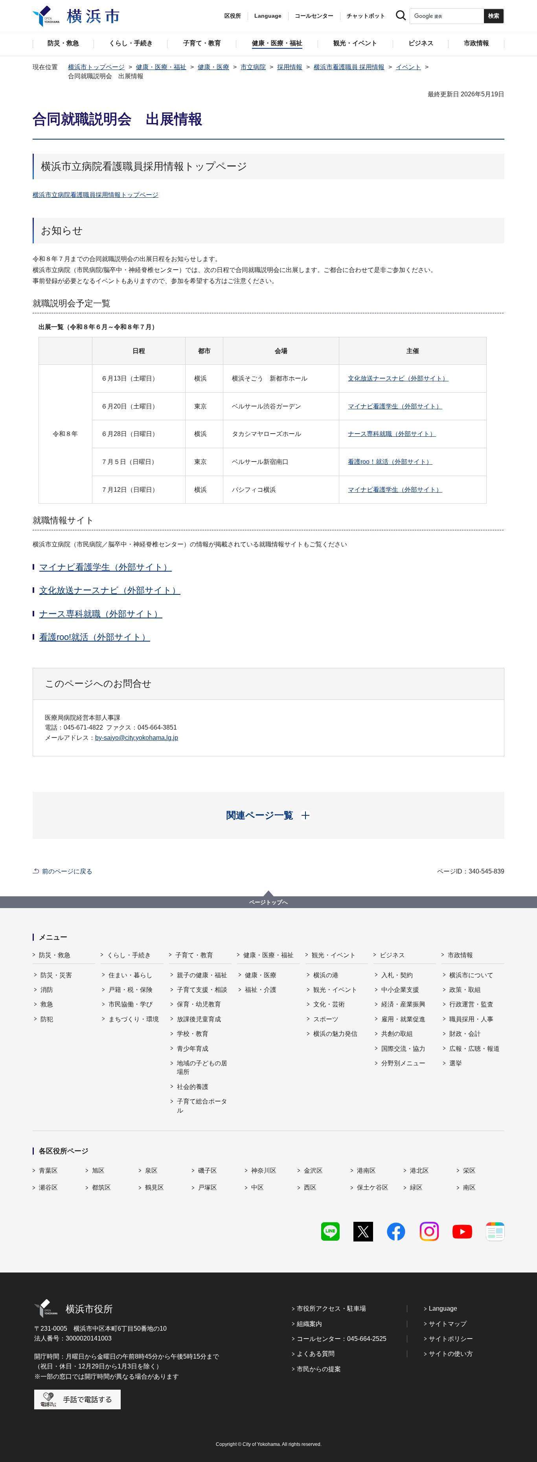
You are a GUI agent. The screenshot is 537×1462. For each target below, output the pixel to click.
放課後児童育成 (199, 1019)
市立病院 (253, 67)
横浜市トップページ (96, 67)
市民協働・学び (131, 1004)
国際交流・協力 (403, 1048)
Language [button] (267, 16)
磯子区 (207, 1170)
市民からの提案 (319, 1369)
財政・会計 (465, 1033)
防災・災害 (56, 975)
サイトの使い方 (451, 1353)
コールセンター (314, 16)
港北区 (419, 1170)
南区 (469, 1187)
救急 (46, 1004)
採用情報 (289, 67)
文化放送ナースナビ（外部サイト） (398, 378)
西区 (310, 1187)
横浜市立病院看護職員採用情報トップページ (95, 194)
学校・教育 (192, 1033)
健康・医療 (213, 67)
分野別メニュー (403, 1063)
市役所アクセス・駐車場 (331, 1308)
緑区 (416, 1187)
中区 (257, 1187)
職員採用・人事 (471, 1019)
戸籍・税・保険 (131, 989)
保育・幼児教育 (199, 1004)
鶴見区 (154, 1187)
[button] (268, 815)
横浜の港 (325, 975)
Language (443, 1308)
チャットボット (366, 16)
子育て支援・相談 (202, 989)
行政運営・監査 (471, 1004)
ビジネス (392, 955)
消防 (46, 989)
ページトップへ (268, 902)
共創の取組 (397, 1033)
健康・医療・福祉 (161, 67)
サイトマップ (448, 1323)
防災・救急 (54, 955)
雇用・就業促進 (403, 1019)
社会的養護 (192, 1086)
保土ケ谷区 (372, 1187)
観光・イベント (334, 955)
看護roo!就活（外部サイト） (94, 637)
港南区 (366, 1170)
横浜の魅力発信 (335, 1033)
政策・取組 (465, 989)
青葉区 (48, 1170)
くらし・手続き (129, 955)
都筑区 (101, 1187)
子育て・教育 (194, 955)
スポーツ (325, 1019)
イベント (408, 67)
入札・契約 (397, 975)
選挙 (455, 1063)
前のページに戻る (67, 871)
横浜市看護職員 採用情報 (349, 67)
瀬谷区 (48, 1187)
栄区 (469, 1170)
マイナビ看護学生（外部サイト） (395, 406)
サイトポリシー (451, 1338)
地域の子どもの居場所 (202, 1067)
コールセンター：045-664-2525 (341, 1338)
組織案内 (309, 1323)
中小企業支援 (400, 989)
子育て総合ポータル (202, 1105)
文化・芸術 (329, 1004)
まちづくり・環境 (134, 1019)
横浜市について (471, 975)
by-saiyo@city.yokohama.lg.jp (136, 737)
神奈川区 (263, 1170)
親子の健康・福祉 (202, 975)
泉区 (151, 1170)
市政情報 (460, 955)
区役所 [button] (232, 16)
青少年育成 (192, 1048)
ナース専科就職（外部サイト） (392, 433)
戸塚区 (207, 1187)
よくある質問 (316, 1353)
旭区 (98, 1170)
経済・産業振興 (403, 1004)
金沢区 (313, 1170)
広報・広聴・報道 (474, 1048)
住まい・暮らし (131, 975)
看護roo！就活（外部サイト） (390, 461)
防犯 (46, 1019)
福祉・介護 (260, 989)
